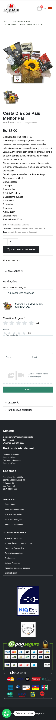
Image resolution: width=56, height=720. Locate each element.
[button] (50, 8)
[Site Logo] (11, 8)
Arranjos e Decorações (14, 548)
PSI (44, 714)
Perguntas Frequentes (14, 524)
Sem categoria (39, 228)
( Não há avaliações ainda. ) (27, 123)
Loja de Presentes (12, 563)
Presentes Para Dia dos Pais (23, 228)
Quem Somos (10, 504)
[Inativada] (28, 601)
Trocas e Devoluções (13, 514)
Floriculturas (10, 558)
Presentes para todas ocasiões (17, 568)
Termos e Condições (13, 519)
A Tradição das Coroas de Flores (18, 543)
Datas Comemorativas (14, 553)
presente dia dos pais (29, 232)
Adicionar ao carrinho (22, 249)
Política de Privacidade (14, 509)
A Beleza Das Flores (13, 538)
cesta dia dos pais (14, 232)
